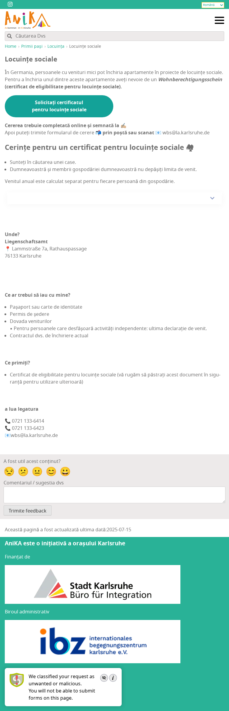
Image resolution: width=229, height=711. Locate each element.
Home (10, 46)
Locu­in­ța (55, 46)
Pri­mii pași (32, 46)
